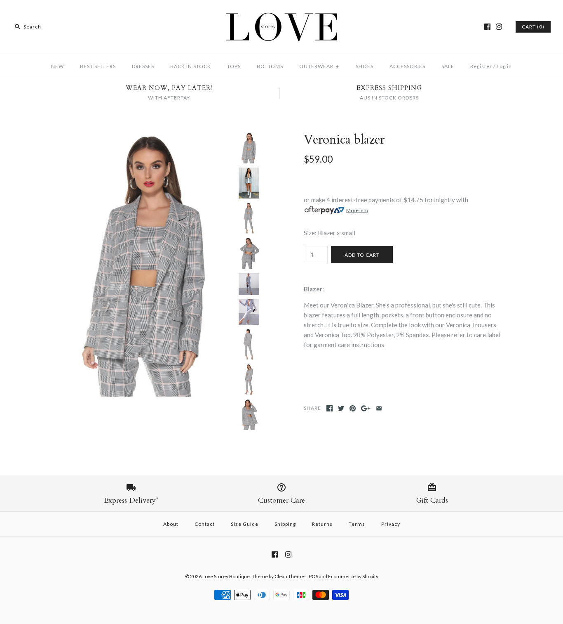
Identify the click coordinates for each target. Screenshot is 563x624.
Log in (504, 66)
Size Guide (244, 524)
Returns (322, 524)
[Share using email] (379, 408)
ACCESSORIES (407, 66)
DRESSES (143, 66)
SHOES (364, 66)
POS (313, 576)
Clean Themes (290, 576)
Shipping (285, 524)
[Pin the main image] (353, 408)
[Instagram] (499, 27)
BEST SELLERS (98, 66)
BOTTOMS (270, 66)
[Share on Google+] (366, 408)
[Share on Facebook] (329, 408)
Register (481, 66)
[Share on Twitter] (341, 408)
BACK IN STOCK (190, 66)
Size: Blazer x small (329, 232)
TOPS (234, 66)
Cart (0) (533, 27)
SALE (447, 66)
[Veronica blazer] (147, 137)
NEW (57, 66)
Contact (205, 524)
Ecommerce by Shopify (353, 576)
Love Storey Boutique (226, 576)
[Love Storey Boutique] (281, 13)
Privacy (390, 524)
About (170, 524)
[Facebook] (487, 27)
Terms (357, 524)
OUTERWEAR (319, 66)
